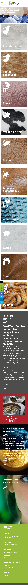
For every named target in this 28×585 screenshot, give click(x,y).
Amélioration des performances (9, 266)
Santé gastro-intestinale (8, 180)
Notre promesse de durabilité (10, 540)
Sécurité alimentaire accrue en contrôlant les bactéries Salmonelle (12, 36)
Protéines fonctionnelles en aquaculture (11, 210)
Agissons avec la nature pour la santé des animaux (11, 537)
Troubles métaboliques (8, 125)
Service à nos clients (8, 542)
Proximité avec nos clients (10, 544)
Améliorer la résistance (8, 271)
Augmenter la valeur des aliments (10, 294)
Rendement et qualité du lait (9, 128)
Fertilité (4, 122)
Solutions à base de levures (10, 567)
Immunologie (6, 555)
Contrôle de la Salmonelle (8, 61)
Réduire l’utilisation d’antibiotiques (10, 33)
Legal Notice (18, 583)
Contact (5, 575)
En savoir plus (5, 21)
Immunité (5, 183)
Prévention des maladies (8, 207)
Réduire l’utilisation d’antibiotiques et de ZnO (13, 96)
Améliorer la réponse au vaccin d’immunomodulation (14, 64)
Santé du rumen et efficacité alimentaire (11, 120)
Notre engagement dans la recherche (10, 553)
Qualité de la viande (7, 149)
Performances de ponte (8, 70)
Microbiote (6, 557)
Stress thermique (6, 43)
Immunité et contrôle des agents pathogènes (12, 117)
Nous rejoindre (7, 577)
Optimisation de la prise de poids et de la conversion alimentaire (14, 156)
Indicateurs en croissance (8, 297)
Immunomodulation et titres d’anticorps (11, 39)
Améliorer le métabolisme (8, 268)
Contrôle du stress (7, 213)
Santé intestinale (6, 31)
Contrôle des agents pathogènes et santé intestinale (12, 90)
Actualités (6, 565)
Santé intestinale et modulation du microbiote (13, 67)
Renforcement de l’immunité (9, 99)
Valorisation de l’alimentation (9, 263)
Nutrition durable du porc (8, 93)
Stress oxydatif (6, 41)
